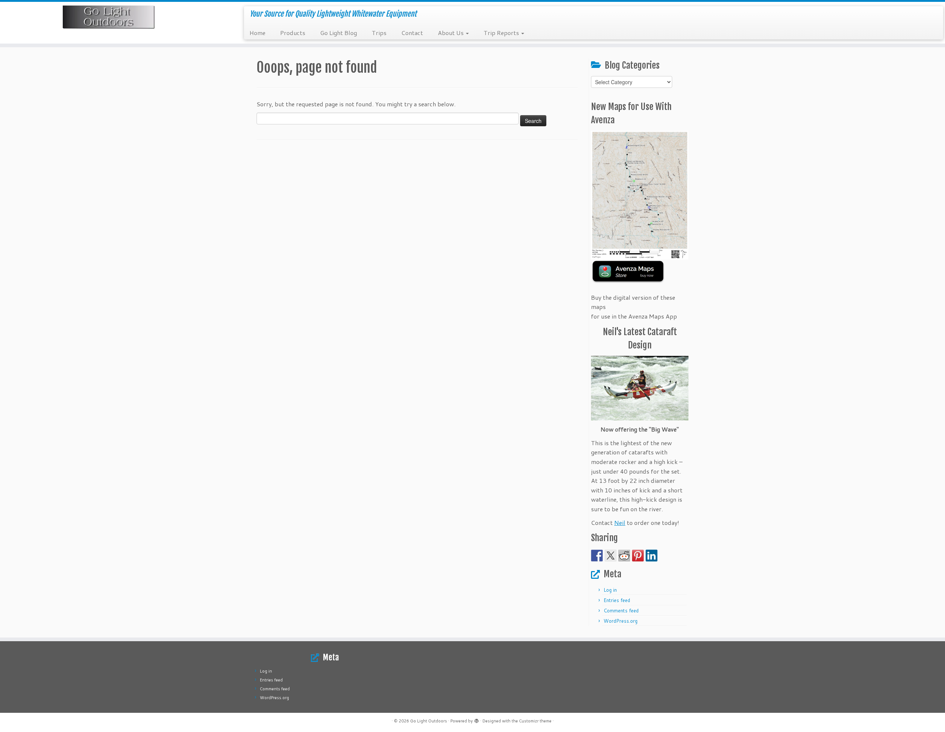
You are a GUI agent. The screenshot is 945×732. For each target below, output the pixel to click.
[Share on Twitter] (610, 555)
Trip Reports (502, 32)
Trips (379, 32)
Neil (619, 522)
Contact (412, 32)
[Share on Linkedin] (651, 555)
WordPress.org (621, 621)
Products (292, 32)
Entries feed (617, 600)
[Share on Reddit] (624, 555)
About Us (451, 32)
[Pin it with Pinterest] (638, 555)
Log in (610, 590)
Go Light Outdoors (428, 721)
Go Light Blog (338, 32)
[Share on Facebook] (597, 555)
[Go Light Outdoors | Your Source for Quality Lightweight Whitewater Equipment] (109, 17)
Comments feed (621, 610)
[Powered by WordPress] (476, 719)
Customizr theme (535, 721)
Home (257, 32)
